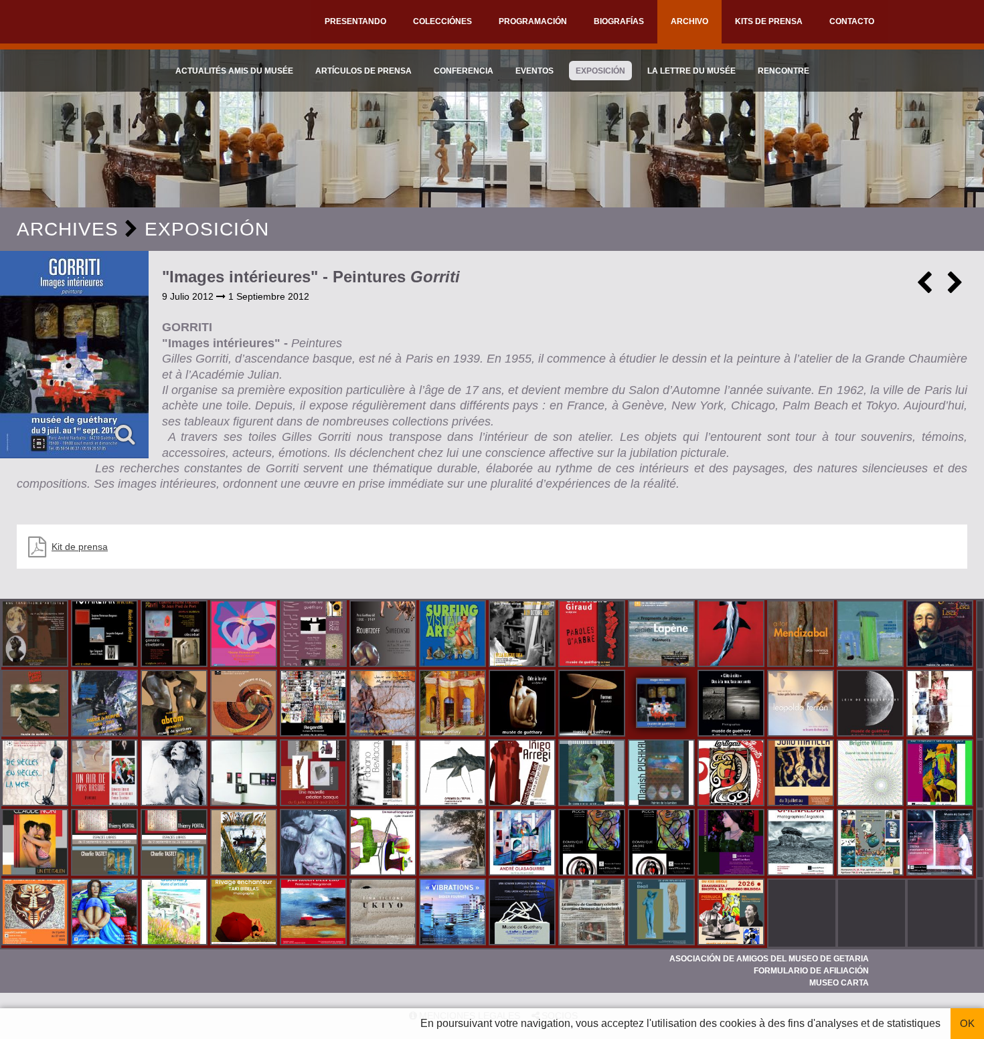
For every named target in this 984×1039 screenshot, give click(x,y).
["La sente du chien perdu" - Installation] (802, 704)
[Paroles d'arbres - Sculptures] (593, 635)
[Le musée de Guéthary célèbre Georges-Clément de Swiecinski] (593, 913)
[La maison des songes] (941, 774)
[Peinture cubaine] (802, 774)
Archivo (689, 21)
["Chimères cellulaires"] (384, 843)
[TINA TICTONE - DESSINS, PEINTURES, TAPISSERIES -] (384, 913)
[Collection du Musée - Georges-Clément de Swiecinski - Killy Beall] (663, 913)
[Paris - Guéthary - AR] (384, 635)
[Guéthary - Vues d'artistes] (175, 913)
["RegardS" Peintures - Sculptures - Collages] (314, 704)
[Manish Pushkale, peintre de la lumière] (663, 774)
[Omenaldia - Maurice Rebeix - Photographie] (802, 843)
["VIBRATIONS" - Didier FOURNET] (454, 913)
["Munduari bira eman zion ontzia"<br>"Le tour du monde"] (871, 843)
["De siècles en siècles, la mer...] (36, 774)
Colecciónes (442, 21)
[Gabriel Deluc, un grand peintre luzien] (593, 774)
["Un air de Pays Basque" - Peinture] (106, 774)
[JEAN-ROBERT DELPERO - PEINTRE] (314, 913)
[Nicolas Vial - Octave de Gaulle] (245, 843)
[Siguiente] (955, 287)
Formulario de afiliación (811, 970)
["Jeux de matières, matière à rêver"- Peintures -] (384, 704)
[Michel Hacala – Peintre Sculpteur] (106, 913)
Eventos (534, 71)
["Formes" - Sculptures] (593, 704)
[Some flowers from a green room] (245, 635)
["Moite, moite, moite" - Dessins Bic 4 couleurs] (941, 704)
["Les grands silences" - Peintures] (871, 635)
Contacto (851, 21)
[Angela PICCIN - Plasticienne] (593, 843)
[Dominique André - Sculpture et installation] (663, 843)
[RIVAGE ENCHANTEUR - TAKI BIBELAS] (245, 913)
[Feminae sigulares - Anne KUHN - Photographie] (732, 843)
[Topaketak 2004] (106, 635)
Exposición (600, 71)
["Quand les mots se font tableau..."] (871, 774)
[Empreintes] (314, 635)
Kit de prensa (80, 546)
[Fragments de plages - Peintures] (663, 635)
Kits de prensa (769, 21)
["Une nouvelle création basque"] (314, 774)
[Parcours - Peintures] (732, 635)
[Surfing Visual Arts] (454, 635)
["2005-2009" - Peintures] (106, 704)
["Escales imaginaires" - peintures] (454, 704)
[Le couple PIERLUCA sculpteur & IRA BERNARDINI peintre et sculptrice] (732, 913)
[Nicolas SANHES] (523, 913)
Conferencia (463, 71)
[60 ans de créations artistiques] (523, 635)
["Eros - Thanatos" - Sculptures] (802, 635)
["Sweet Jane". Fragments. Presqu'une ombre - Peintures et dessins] (175, 774)
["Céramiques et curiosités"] (245, 704)
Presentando (355, 21)
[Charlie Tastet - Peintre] (106, 843)
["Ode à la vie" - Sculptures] (523, 704)
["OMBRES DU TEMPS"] (454, 774)
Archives (67, 229)
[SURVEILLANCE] (941, 843)
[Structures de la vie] (523, 774)
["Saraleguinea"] (941, 635)
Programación (533, 21)
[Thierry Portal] (175, 843)
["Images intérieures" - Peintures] (74, 354)
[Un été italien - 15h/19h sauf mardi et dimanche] (36, 843)
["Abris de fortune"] (384, 774)
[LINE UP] (454, 843)
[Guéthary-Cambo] (36, 635)
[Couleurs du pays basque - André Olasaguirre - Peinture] (523, 843)
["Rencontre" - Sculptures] (175, 704)
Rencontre (783, 71)
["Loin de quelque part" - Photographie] (871, 704)
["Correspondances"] (245, 774)
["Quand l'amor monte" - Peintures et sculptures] (36, 704)
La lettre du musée (691, 71)
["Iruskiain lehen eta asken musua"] (314, 843)
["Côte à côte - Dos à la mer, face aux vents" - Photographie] (732, 704)
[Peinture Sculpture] (175, 635)
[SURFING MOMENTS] (732, 774)
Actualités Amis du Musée (234, 71)
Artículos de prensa (363, 71)
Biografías (619, 21)
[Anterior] (924, 287)
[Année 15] (36, 913)
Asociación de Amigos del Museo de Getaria (769, 958)
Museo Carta (839, 982)
